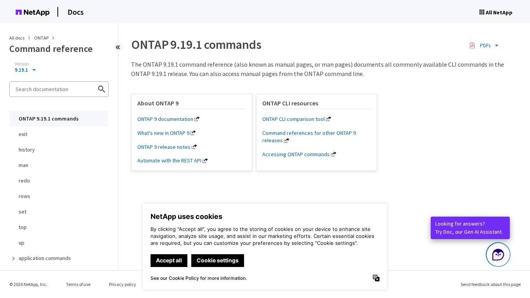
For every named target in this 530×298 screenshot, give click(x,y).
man (23, 165)
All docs (16, 38)
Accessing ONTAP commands (296, 154)
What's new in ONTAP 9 (163, 132)
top (23, 227)
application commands (45, 258)
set (22, 211)
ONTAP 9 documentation (165, 118)
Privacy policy (122, 284)
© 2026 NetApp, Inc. (28, 284)
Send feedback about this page (491, 284)
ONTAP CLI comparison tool (293, 118)
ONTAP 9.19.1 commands (49, 118)
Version (22, 64)
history (27, 149)
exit (23, 134)
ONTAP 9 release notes (164, 146)
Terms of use (78, 284)
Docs (76, 12)
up (21, 242)
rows (24, 196)
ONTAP (41, 38)
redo (24, 180)
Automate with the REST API (169, 160)
